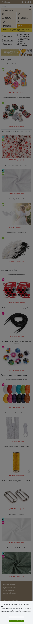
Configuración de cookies (16, 617)
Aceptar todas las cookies (16, 621)
